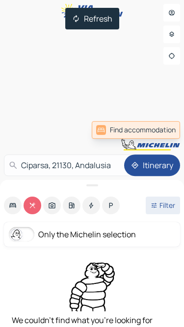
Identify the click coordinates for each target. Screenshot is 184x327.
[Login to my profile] (171, 13)
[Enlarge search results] (92, 185)
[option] (13, 205)
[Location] (171, 56)
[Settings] (171, 34)
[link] (136, 130)
